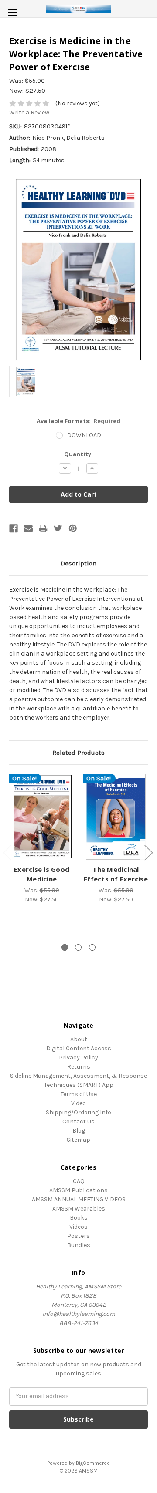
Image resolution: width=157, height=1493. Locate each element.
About (78, 1039)
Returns (78, 1066)
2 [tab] (78, 947)
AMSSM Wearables (78, 1208)
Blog (78, 1130)
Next (148, 852)
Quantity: (78, 454)
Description (78, 563)
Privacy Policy (78, 1057)
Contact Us (78, 1121)
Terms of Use (79, 1094)
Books (79, 1217)
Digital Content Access (78, 1048)
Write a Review (29, 112)
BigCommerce (93, 1463)
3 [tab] (92, 947)
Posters (78, 1236)
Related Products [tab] (78, 753)
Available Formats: (79, 421)
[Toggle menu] (12, 12)
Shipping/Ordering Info (78, 1112)
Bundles (78, 1245)
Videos (78, 1227)
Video (78, 1103)
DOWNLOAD (84, 435)
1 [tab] (64, 947)
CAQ (79, 1181)
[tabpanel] (42, 839)
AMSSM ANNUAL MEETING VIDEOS (79, 1199)
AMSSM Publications (78, 1190)
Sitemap (78, 1139)
